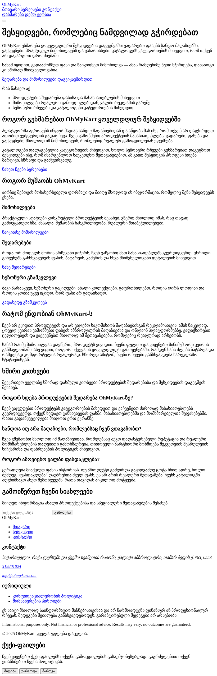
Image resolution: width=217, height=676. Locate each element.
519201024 (11, 566)
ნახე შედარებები (18, 267)
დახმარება (13, 14)
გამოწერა (62, 512)
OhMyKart (11, 4)
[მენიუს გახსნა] (4, 20)
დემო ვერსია (38, 14)
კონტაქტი (51, 9)
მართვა (48, 671)
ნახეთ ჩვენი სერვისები (24, 169)
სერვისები (31, 9)
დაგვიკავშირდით (75, 79)
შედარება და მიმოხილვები (29, 79)
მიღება (10, 671)
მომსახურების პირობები (37, 601)
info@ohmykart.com (19, 575)
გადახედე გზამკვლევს (24, 302)
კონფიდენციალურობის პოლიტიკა (47, 596)
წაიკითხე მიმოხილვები (25, 232)
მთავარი (11, 9)
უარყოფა (29, 671)
